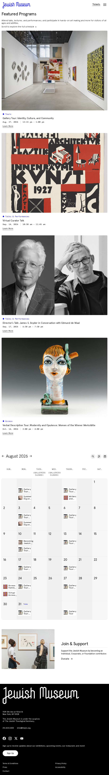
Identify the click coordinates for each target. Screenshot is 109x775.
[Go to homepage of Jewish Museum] (16, 5)
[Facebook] (4, 738)
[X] (16, 738)
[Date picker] (104, 456)
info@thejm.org (23, 728)
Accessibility (60, 767)
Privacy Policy (60, 763)
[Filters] (99, 456)
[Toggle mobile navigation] (104, 4)
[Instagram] (10, 738)
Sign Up (10, 753)
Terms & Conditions (10, 763)
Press (5, 767)
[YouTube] (21, 738)
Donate (66, 659)
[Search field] (93, 456)
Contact (6, 771)
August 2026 (17, 456)
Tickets (96, 4)
